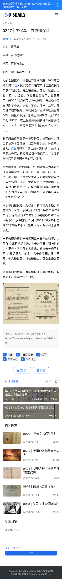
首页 (5, 23)
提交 (31, 553)
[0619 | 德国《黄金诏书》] (12, 490)
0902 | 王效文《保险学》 (40, 434)
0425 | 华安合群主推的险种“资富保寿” (41, 470)
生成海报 (13, 381)
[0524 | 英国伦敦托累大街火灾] (12, 455)
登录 (7, 548)
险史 (45, 38)
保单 (14, 148)
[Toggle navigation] (56, 15)
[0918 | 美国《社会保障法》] (12, 508)
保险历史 (12, 359)
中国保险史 (27, 354)
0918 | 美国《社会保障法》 (41, 504)
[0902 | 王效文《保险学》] (12, 438)
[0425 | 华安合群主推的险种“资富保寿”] (12, 473)
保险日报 (7, 38)
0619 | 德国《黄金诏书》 (39, 486)
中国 (15, 85)
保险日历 (30, 359)
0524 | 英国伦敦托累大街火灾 (41, 453)
